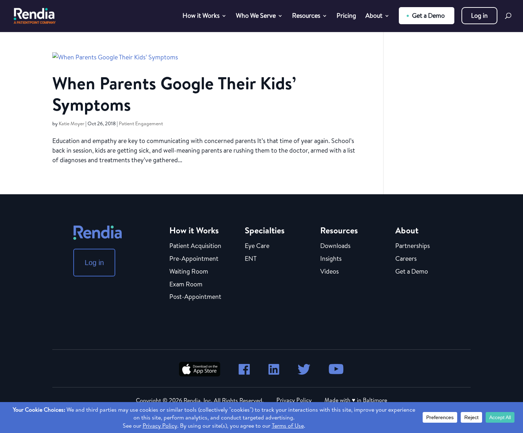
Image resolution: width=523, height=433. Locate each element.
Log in (479, 15)
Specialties (265, 230)
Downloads (335, 246)
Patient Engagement (141, 123)
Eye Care (257, 246)
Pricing (346, 16)
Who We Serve (256, 16)
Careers (406, 259)
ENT (251, 259)
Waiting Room (188, 272)
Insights (331, 259)
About (373, 16)
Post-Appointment (195, 297)
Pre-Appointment (193, 259)
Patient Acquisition (195, 246)
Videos (329, 272)
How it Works (201, 16)
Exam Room (185, 285)
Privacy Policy (294, 400)
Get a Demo (428, 15)
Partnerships (412, 246)
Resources (306, 16)
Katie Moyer (71, 123)
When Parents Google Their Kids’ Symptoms (174, 93)
